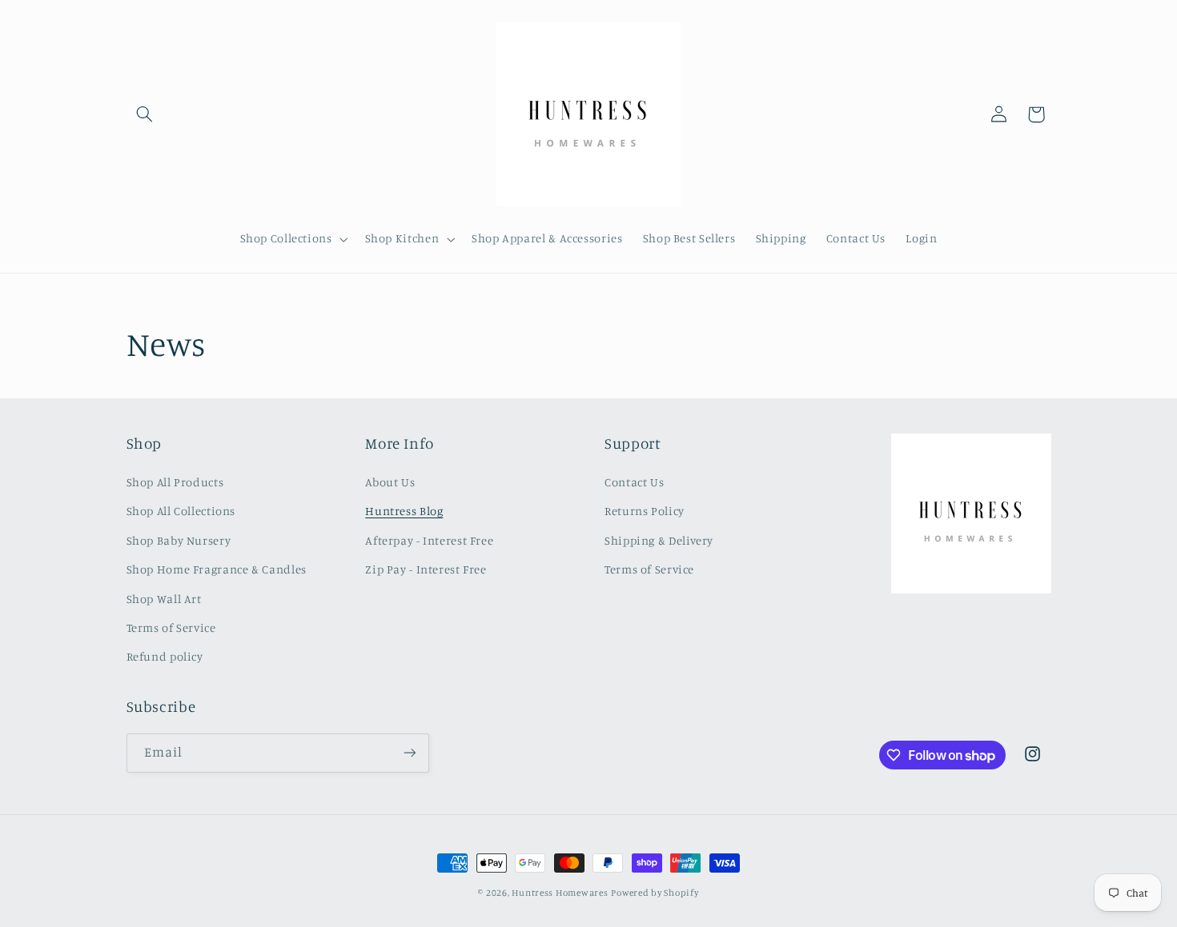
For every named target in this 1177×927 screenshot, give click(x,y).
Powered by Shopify (654, 892)
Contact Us (634, 482)
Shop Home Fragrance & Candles (217, 569)
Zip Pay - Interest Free (426, 569)
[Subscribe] (409, 753)
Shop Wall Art (164, 598)
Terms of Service (171, 627)
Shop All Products (175, 482)
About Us (390, 482)
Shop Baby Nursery (179, 540)
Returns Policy (645, 510)
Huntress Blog (404, 510)
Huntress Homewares (560, 892)
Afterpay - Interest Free (429, 540)
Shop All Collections (181, 510)
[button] (145, 114)
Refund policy (165, 656)
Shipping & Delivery (659, 540)
